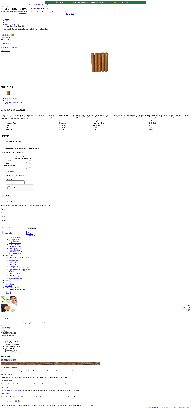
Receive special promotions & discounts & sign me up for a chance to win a (25, 323)
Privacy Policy (160, 407)
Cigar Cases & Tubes (15, 273)
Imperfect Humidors (15, 253)
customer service (26, 384)
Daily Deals (8, 286)
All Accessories (14, 261)
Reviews (7, 104)
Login (29, 5)
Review (9, 179)
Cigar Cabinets (9, 255)
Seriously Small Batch (12, 24)
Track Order (44, 5)
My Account (36, 5)
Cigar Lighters (13, 262)
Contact (147, 407)
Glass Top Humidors (15, 248)
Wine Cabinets (9, 284)
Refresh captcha (7, 233)
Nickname (10, 172)
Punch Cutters (13, 266)
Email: (3, 213)
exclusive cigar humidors (32, 397)
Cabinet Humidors (14, 237)
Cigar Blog (18, 390)
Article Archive (8, 390)
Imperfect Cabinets (24, 257)
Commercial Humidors (16, 246)
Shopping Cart (70, 14)
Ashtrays (11, 271)
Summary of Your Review (15, 175)
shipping (59, 377)
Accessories (8, 259)
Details (7, 100)
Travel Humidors (14, 239)
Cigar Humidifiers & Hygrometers (19, 270)
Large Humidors (14, 244)
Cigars (7, 20)
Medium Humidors (15, 243)
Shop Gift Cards (14, 287)
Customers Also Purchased (13, 102)
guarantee (71, 371)
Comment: (4, 220)
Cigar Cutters (13, 264)
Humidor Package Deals (16, 252)
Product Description (11, 98)
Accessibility (153, 407)
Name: (3, 209)
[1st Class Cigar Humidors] (14, 14)
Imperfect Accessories (16, 279)
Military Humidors (14, 250)
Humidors (29, 234)
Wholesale (8, 293)
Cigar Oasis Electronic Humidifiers (20, 268)
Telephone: (4, 217)
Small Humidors (14, 241)
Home (7, 19)
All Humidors (30, 235)
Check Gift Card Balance (17, 289)
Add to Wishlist (5, 51)
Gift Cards (8, 291)
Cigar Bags (12, 275)
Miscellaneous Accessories (17, 277)
